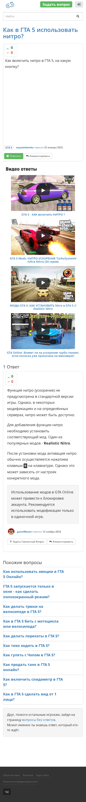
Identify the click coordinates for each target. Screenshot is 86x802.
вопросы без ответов (38, 720)
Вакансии (28, 775)
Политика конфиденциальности (20, 781)
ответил (37, 531)
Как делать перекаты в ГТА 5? (31, 636)
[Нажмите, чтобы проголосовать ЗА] (7, 48)
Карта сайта (42, 775)
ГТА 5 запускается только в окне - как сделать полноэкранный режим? (28, 591)
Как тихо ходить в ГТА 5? (26, 645)
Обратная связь (11, 775)
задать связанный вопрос (28, 541)
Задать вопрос (56, 4)
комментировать (40, 156)
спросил (39, 147)
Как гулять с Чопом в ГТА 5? (29, 654)
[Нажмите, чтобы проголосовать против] (7, 52)
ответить (15, 156)
